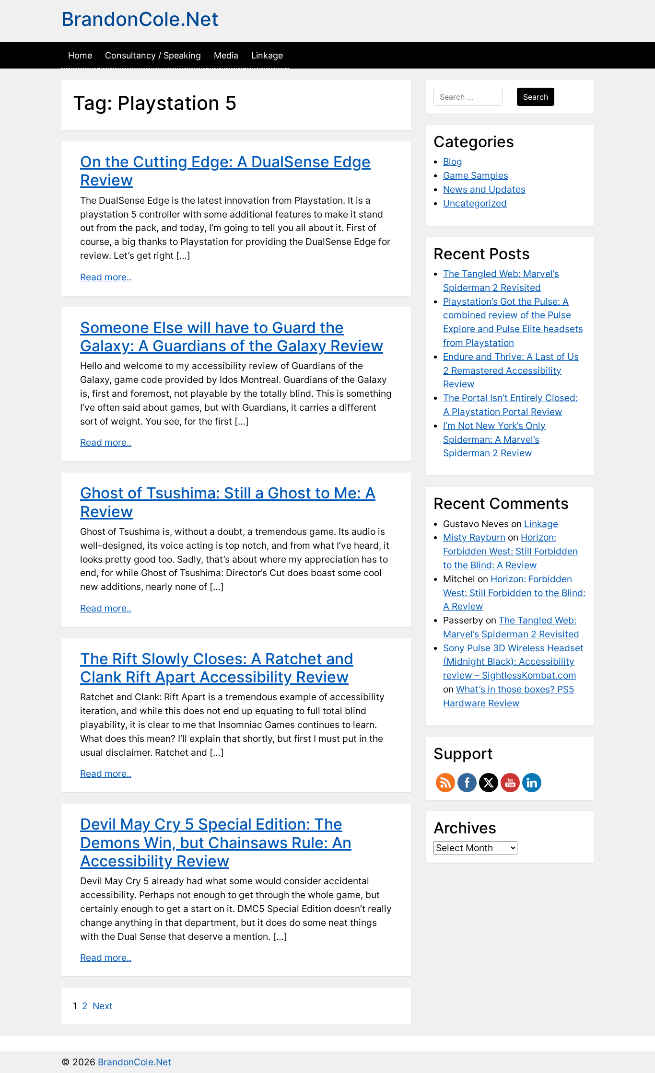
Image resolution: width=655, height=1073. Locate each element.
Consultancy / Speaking (153, 55)
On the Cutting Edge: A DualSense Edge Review (225, 170)
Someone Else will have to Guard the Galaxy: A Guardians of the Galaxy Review (231, 336)
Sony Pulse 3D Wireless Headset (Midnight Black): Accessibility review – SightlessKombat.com (513, 661)
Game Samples (475, 175)
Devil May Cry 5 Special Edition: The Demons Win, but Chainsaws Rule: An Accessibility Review (215, 842)
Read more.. (105, 277)
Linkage (267, 55)
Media (226, 55)
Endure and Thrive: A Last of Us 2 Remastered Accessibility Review (511, 370)
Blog (452, 161)
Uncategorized (475, 203)
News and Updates (484, 189)
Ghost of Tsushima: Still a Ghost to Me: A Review (227, 502)
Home (80, 55)
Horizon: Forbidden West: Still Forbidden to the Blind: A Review (510, 551)
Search (535, 97)
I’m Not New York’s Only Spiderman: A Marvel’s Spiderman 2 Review (494, 439)
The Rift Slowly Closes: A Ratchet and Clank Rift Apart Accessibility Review (216, 667)
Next (103, 1006)
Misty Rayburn (474, 537)
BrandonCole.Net (140, 19)
